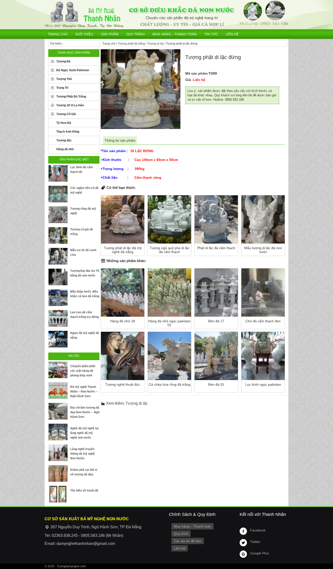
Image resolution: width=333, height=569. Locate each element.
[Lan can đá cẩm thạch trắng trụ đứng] (58, 318)
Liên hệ (232, 34)
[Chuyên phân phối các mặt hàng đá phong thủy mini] (58, 369)
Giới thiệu (84, 34)
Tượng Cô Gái (66, 114)
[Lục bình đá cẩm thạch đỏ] (58, 173)
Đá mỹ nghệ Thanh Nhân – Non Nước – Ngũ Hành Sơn (84, 391)
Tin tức (211, 34)
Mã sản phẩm (196, 73)
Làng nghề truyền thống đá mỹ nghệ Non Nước (82, 453)
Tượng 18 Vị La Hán (70, 105)
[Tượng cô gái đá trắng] (58, 235)
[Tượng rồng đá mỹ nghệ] (58, 214)
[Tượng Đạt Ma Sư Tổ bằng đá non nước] (58, 276)
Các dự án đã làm (187, 541)
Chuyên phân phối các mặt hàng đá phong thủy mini (82, 370)
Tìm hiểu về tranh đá (84, 490)
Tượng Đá (63, 61)
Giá (188, 80)
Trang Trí (62, 87)
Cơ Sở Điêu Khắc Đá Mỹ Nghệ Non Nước (166, 14)
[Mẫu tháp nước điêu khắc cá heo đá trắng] (58, 297)
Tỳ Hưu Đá (63, 123)
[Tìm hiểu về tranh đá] (58, 494)
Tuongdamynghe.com (71, 566)
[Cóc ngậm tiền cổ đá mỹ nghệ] (58, 194)
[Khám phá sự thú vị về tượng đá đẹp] (58, 473)
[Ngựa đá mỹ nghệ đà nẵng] (58, 339)
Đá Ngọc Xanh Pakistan (72, 70)
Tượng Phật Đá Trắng (71, 96)
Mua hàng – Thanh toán (174, 34)
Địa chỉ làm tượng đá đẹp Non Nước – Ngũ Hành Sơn (84, 412)
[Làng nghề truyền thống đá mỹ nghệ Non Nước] (58, 452)
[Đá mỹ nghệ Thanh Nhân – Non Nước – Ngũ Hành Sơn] (58, 390)
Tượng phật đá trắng (131, 43)
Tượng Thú (64, 79)
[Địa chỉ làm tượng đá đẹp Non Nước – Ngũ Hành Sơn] (58, 411)
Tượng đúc (64, 140)
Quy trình (135, 34)
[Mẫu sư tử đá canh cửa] (58, 256)
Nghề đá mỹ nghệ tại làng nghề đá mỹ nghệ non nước (84, 433)
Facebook (257, 530)
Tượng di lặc (155, 43)
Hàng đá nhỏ (65, 149)
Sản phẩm (109, 34)
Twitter (255, 542)
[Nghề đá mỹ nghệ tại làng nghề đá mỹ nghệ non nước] (58, 432)
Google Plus (259, 553)
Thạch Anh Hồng (67, 131)
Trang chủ (58, 34)
